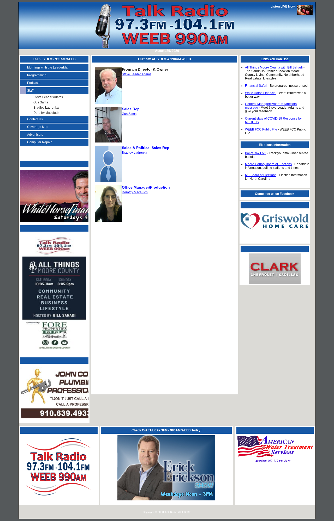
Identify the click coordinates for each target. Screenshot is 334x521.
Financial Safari (256, 86)
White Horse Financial (260, 93)
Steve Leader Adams (48, 97)
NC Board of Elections (260, 175)
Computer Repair (39, 142)
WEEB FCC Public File (261, 129)
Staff (30, 90)
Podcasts (33, 83)
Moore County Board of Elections (268, 164)
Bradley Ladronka (46, 107)
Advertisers (35, 135)
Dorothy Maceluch (46, 113)
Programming (36, 75)
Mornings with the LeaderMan (48, 67)
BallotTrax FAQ (255, 153)
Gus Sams (40, 102)
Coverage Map (37, 127)
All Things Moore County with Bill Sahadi (274, 67)
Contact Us (35, 119)
